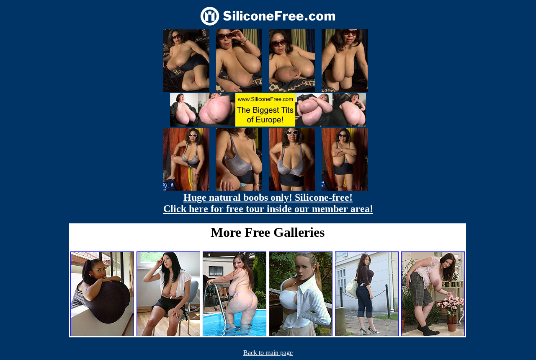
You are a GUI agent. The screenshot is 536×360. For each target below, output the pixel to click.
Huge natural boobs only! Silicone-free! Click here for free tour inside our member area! (268, 203)
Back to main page (268, 352)
